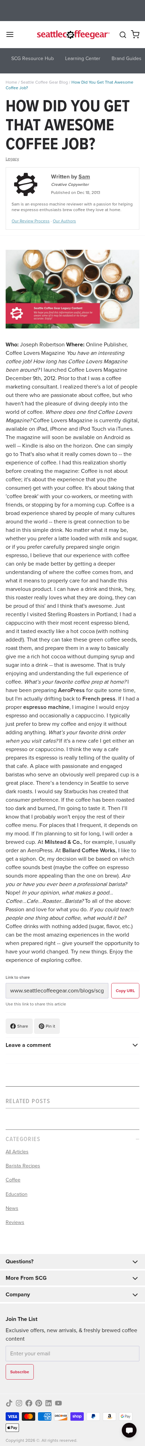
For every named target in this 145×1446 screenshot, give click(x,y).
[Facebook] (28, 1403)
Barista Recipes (23, 1165)
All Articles (17, 1151)
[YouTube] (58, 1403)
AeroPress (71, 690)
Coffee (13, 1179)
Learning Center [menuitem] (82, 58)
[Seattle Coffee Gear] (72, 34)
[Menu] (13, 34)
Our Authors (64, 221)
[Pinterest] (38, 1403)
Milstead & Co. (63, 842)
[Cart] (135, 34)
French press (98, 699)
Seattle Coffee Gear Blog (44, 82)
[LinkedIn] (48, 1403)
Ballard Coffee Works (88, 850)
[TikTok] (9, 1403)
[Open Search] (123, 35)
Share (22, 1026)
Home (11, 82)
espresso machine (46, 707)
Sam (84, 176)
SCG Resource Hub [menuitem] (32, 58)
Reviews (15, 1222)
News (12, 1208)
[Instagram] (19, 1403)
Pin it (50, 1026)
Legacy (12, 159)
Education (16, 1194)
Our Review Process (31, 221)
